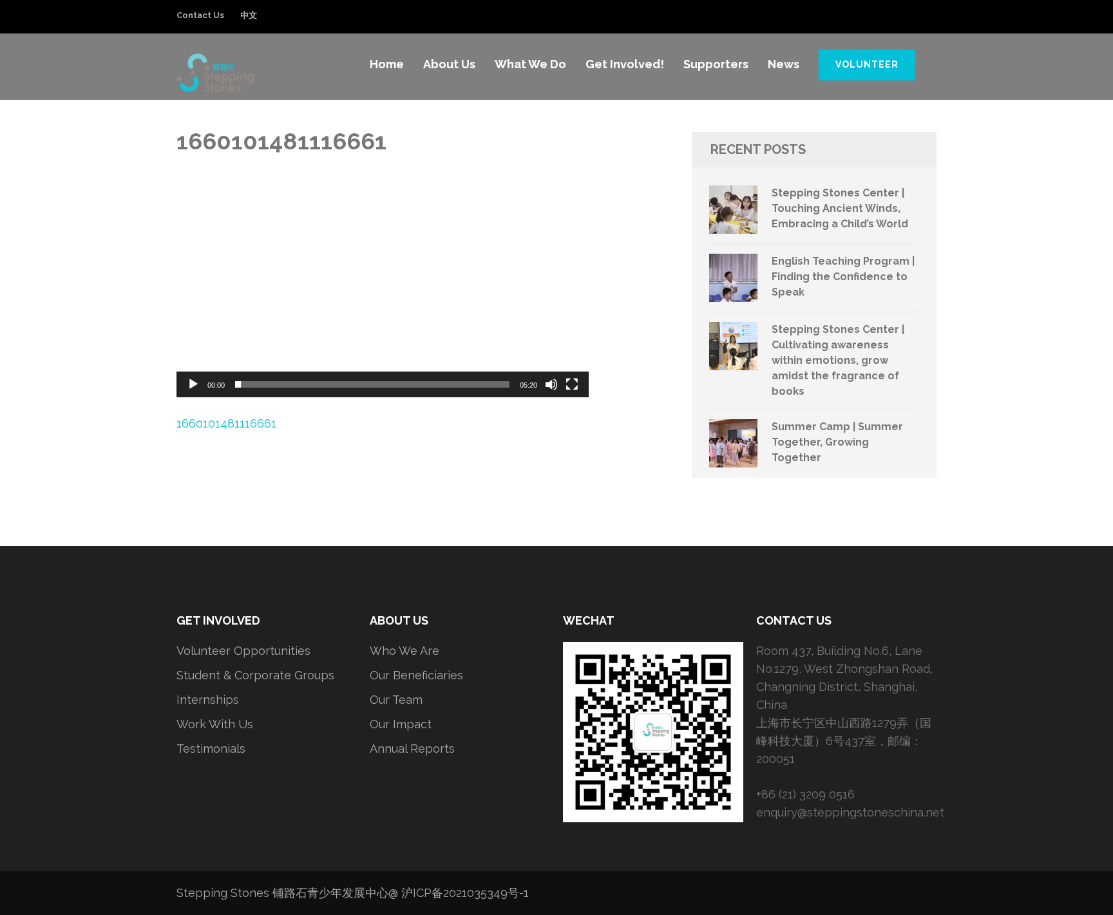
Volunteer (867, 64)
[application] (382, 281)
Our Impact (401, 724)
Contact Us (200, 15)
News (783, 64)
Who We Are (404, 650)
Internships (207, 699)
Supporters (715, 64)
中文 (248, 15)
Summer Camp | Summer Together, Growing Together (837, 442)
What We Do (530, 64)
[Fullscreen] (572, 384)
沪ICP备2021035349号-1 (465, 893)
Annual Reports (412, 748)
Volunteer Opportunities (243, 650)
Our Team (396, 699)
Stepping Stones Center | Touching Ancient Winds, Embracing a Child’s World (840, 208)
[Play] (193, 384)
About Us (449, 64)
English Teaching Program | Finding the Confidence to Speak (843, 276)
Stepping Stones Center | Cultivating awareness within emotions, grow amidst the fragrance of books (838, 360)
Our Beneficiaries (416, 675)
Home (387, 64)
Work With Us (214, 724)
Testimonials (210, 748)
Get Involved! (624, 64)
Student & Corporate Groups (255, 675)
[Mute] (551, 384)
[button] (382, 281)
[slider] (372, 384)
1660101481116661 (226, 423)
